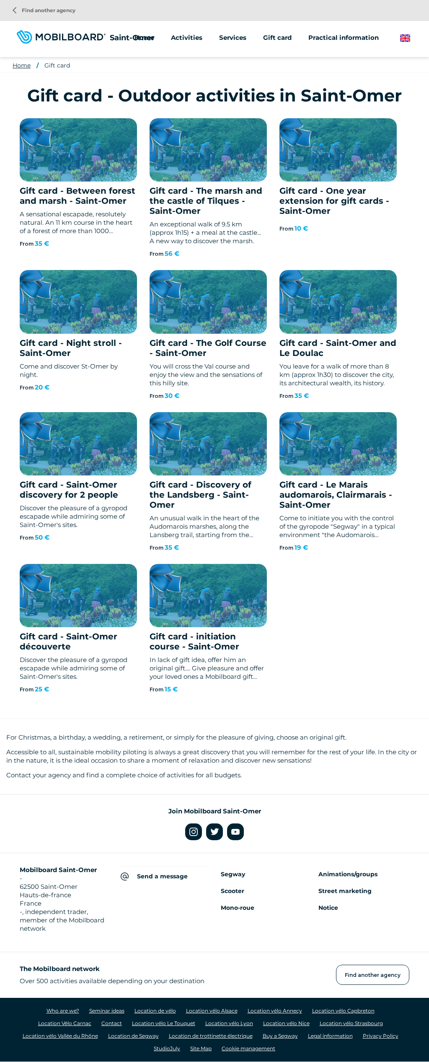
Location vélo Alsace (212, 1010)
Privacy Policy (380, 1036)
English (411, 38)
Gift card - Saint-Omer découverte (68, 641)
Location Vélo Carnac (64, 1023)
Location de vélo (155, 1010)
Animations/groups (347, 874)
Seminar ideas (106, 1010)
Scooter (232, 891)
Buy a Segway (280, 1036)
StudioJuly (167, 1048)
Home (144, 38)
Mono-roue (237, 907)
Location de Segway (133, 1036)
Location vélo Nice (286, 1023)
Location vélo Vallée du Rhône (60, 1036)
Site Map (201, 1048)
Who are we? (63, 1010)
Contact (111, 1023)
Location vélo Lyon (229, 1023)
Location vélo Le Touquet (163, 1023)
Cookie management (248, 1048)
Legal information (330, 1036)
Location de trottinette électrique (211, 1036)
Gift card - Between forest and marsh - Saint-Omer (77, 196)
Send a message (162, 876)
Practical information (343, 38)
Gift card (277, 38)
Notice (328, 907)
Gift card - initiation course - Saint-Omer (194, 641)
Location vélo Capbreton (343, 1010)
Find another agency (44, 10)
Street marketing (345, 891)
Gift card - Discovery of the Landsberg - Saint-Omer (200, 495)
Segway (233, 874)
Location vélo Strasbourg (351, 1023)
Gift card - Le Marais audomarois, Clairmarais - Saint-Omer (335, 495)
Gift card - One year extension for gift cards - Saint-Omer (334, 201)
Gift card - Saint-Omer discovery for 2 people (69, 490)
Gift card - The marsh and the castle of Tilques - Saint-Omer (206, 201)
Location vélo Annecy (275, 1010)
